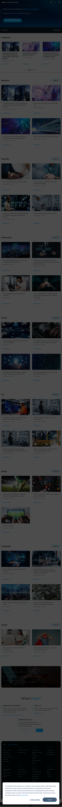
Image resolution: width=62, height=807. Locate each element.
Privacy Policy (24, 795)
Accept (50, 799)
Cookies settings (35, 799)
